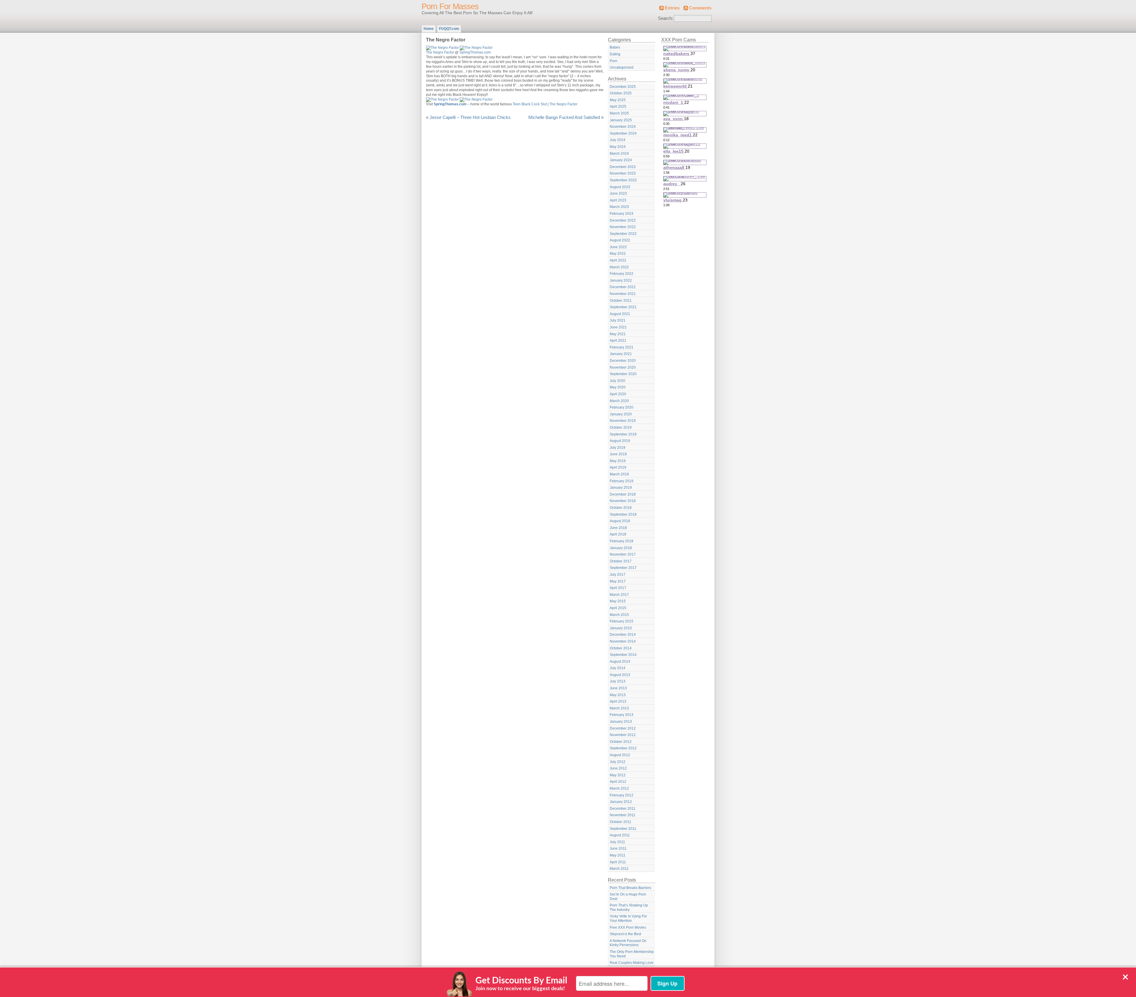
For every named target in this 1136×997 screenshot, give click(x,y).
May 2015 (618, 601)
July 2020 (617, 381)
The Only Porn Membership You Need (632, 954)
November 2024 (623, 127)
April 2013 (618, 701)
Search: (665, 18)
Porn (613, 61)
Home (429, 29)
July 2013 (617, 681)
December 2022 (623, 220)
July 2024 (617, 140)
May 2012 (618, 775)
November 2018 (623, 501)
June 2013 (618, 688)
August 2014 (620, 661)
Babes (615, 47)
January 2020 (621, 414)
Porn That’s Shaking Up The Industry (629, 907)
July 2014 (617, 668)
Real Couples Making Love (631, 963)
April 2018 (618, 534)
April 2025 (618, 106)
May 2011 (617, 855)
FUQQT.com (449, 29)
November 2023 (623, 173)
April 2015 (618, 608)
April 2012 (618, 782)
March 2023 (619, 207)
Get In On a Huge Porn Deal (628, 896)
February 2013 (621, 715)
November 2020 (623, 367)
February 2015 (621, 621)
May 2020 (618, 387)
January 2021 (621, 354)
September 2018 (623, 514)
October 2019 (621, 427)
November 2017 (623, 554)
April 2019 (618, 467)
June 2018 (618, 528)
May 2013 (618, 695)
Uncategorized (621, 67)
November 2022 (623, 227)
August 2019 (620, 441)
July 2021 (617, 320)
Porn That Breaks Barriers (630, 888)
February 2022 (621, 274)
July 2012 (617, 762)
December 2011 (622, 808)
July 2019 (617, 448)
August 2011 (620, 835)
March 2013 (619, 708)
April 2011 (618, 862)
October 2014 (621, 648)
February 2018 (621, 541)
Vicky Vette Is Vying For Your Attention (628, 918)
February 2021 (621, 347)
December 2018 (623, 494)
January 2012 (621, 802)
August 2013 (620, 675)
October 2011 (620, 822)
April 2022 (618, 260)
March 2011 (619, 869)
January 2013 (621, 721)
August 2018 (620, 521)
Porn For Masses (450, 6)
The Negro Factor (440, 52)
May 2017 (618, 581)
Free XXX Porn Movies (628, 927)
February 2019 (621, 481)
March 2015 (619, 615)
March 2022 (619, 267)
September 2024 (623, 133)
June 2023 (618, 193)
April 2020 (618, 394)
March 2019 (619, 474)
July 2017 (617, 574)
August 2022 (620, 240)
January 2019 (621, 487)
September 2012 (623, 748)
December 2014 (623, 635)
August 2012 (620, 755)
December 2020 (623, 361)
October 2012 (621, 742)
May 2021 (618, 334)
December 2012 (623, 728)
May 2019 (618, 461)
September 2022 (623, 234)
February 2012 (621, 795)
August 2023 (620, 187)
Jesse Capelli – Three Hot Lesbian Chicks (470, 117)
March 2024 (619, 153)
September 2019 (623, 434)
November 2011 (622, 815)
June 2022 (618, 247)
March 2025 (619, 113)
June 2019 (618, 454)
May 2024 (618, 147)
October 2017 (621, 561)
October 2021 (621, 301)
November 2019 (623, 421)
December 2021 (623, 287)
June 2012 (618, 768)
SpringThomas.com (475, 52)
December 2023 (623, 167)
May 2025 (618, 100)
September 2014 (623, 655)
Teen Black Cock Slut (530, 104)
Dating (615, 54)
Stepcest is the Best (625, 934)
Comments (700, 8)
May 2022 (618, 253)
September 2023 (623, 180)
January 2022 (621, 280)
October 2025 (621, 93)
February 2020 (621, 407)
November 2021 (623, 294)
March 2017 (619, 595)
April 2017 (618, 588)
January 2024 (621, 160)
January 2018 (621, 548)
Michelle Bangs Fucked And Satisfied (564, 117)
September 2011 (623, 829)
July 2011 (617, 842)
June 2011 (618, 848)
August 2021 (620, 314)
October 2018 (621, 508)
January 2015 (621, 628)
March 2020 (619, 401)
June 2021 (618, 327)
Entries (672, 8)
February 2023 (621, 214)
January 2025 (621, 120)
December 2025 (623, 87)
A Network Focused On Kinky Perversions (628, 943)
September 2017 (623, 568)
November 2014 (623, 641)
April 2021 (618, 340)
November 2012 (623, 735)
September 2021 (623, 307)
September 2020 (623, 374)
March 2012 (619, 788)
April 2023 (618, 200)
